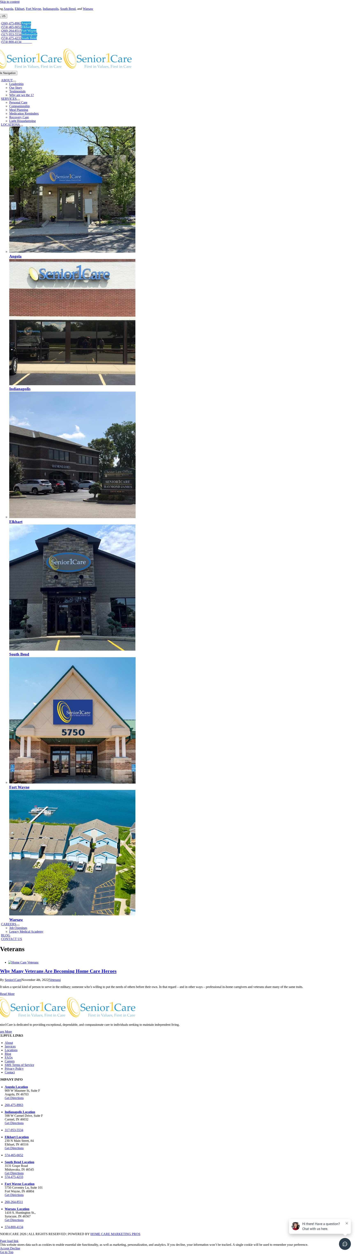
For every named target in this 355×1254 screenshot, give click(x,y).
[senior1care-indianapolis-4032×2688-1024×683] (72, 384)
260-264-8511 (14, 1202)
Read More (7, 994)
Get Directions (14, 1098)
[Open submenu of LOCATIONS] (21, 125)
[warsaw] (72, 915)
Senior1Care (13, 980)
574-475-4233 (14, 1177)
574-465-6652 (14, 1155)
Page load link (9, 1241)
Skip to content (10, 1)
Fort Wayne (33, 8)
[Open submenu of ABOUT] (14, 81)
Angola (8, 8)
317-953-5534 (14, 1130)
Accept (5, 1248)
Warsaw (88, 8)
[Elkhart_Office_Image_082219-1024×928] (72, 517)
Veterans (54, 980)
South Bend (68, 8)
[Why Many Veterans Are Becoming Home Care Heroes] (23, 962)
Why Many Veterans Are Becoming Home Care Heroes (58, 971)
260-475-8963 (14, 1105)
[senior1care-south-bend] (72, 649)
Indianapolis (51, 8)
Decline (15, 1248)
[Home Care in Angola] (72, 251)
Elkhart (19, 8)
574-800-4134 (14, 1227)
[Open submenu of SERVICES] (18, 99)
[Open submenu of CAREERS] (18, 925)
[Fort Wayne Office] (72, 782)
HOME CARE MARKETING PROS (115, 1234)
